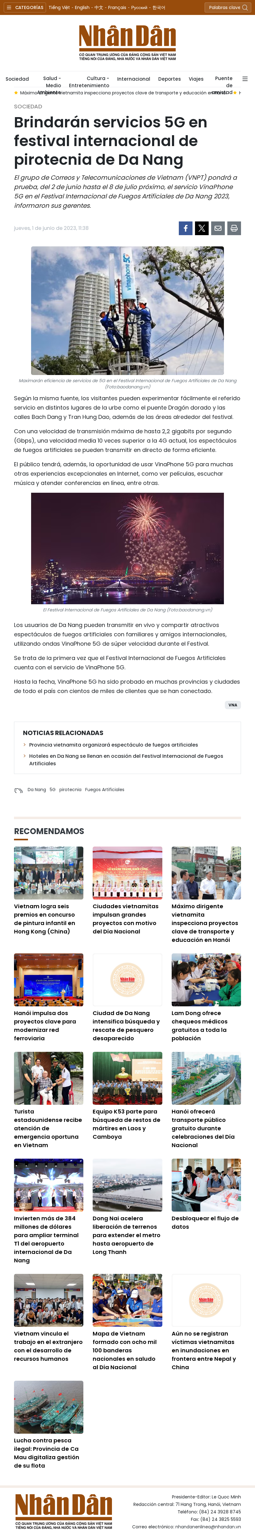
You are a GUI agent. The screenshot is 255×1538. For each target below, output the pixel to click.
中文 (99, 7)
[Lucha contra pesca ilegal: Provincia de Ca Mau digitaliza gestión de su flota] (48, 1407)
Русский (139, 7)
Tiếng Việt (59, 7)
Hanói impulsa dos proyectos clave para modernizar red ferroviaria (45, 1025)
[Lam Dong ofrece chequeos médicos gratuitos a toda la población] (206, 979)
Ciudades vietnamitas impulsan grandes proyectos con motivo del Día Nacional (126, 918)
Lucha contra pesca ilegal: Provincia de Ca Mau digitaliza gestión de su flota (46, 1452)
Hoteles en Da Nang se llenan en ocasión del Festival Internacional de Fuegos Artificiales (126, 759)
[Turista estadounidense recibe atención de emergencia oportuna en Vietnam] (48, 1078)
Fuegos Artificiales (104, 789)
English (82, 7)
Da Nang (37, 789)
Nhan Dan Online (127, 43)
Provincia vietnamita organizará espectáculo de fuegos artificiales (113, 744)
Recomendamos (49, 831)
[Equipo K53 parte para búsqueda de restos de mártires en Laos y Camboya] (127, 1078)
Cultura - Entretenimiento (89, 81)
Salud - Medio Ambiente (49, 81)
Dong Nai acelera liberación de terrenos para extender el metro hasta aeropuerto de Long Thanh (126, 1235)
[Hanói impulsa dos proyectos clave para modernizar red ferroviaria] (48, 979)
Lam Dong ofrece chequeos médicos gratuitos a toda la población (200, 1025)
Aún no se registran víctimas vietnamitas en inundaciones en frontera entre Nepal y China (204, 1350)
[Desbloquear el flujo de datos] (206, 1185)
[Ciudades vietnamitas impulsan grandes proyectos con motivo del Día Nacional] (127, 873)
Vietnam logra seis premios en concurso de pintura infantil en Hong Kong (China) (44, 918)
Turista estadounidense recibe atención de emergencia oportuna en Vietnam (48, 1128)
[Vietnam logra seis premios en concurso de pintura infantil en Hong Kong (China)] (48, 873)
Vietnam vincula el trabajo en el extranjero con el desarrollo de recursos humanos (48, 1346)
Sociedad (17, 79)
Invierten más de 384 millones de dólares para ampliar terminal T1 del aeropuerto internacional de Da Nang (46, 1239)
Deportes (169, 79)
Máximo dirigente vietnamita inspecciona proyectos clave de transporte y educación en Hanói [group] (123, 93)
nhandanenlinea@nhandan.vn (208, 1527)
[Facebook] (185, 228)
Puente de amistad (222, 81)
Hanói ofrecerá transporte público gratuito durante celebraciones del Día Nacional (203, 1128)
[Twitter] (202, 228)
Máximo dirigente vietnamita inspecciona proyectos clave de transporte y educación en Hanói (205, 923)
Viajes (196, 79)
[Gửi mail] (218, 228)
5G (53, 789)
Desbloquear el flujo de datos (205, 1222)
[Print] (234, 228)
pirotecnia (70, 789)
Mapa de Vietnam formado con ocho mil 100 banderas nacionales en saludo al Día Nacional (125, 1350)
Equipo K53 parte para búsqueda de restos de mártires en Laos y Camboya (126, 1124)
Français (117, 7)
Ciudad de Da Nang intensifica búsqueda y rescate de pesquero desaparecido (126, 1025)
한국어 (158, 7)
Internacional (133, 79)
